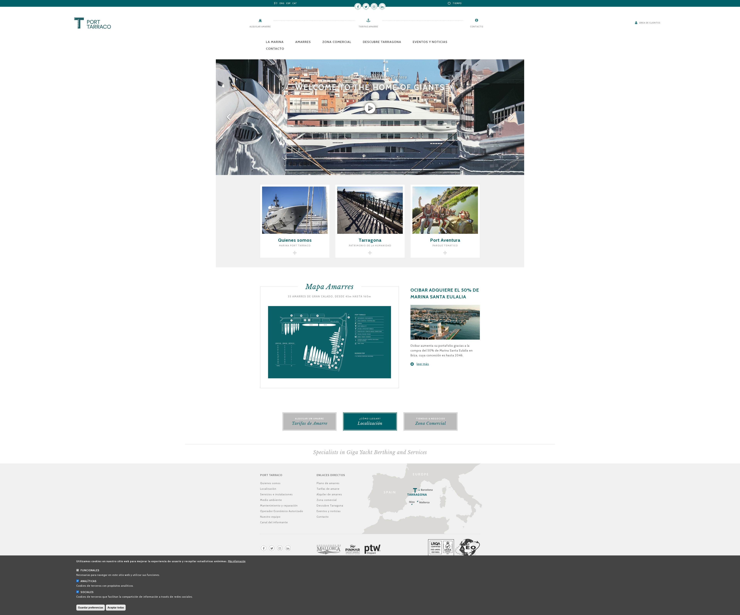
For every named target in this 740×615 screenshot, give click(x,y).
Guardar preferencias (90, 607)
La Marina (275, 42)
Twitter (365, 6)
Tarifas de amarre (328, 488)
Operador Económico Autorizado (281, 511)
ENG (282, 3)
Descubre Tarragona (382, 42)
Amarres (303, 42)
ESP (288, 3)
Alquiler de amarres (329, 494)
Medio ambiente (271, 499)
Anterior (228, 117)
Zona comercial (336, 42)
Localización (268, 488)
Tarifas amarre (368, 26)
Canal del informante (274, 522)
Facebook (357, 6)
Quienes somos (270, 483)
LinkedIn (382, 6)
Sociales (87, 592)
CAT (294, 3)
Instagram (374, 6)
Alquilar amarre (260, 26)
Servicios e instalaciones (276, 494)
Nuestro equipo (270, 516)
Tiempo (457, 3)
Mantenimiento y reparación (279, 505)
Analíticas (89, 581)
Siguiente (512, 117)
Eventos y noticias (430, 42)
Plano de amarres (328, 483)
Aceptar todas (116, 607)
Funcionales (90, 570)
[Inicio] (92, 23)
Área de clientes (649, 22)
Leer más (423, 364)
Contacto (476, 26)
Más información (237, 561)
